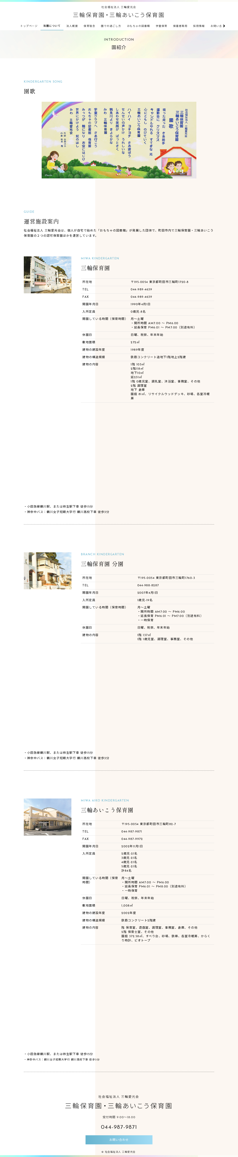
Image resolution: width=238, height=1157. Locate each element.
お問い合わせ (219, 26)
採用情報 (199, 26)
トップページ (29, 26)
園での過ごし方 (111, 26)
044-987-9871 (119, 1127)
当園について (52, 26)
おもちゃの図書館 (138, 26)
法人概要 (72, 26)
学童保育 (161, 26)
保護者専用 (180, 26)
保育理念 (89, 26)
